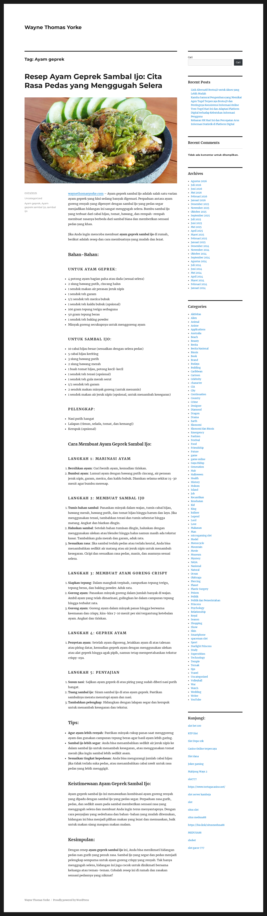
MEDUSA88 (194, 832)
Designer (196, 405)
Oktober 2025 (199, 211)
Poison (195, 592)
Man (193, 531)
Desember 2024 (200, 246)
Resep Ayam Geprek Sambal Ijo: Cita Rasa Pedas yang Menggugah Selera (93, 81)
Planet (194, 585)
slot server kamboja (199, 794)
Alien (194, 318)
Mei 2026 (196, 192)
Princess (196, 604)
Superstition (198, 653)
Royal (194, 615)
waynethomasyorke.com (86, 193)
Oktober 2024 (199, 253)
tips (193, 669)
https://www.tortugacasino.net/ (206, 786)
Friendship (197, 447)
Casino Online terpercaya (202, 748)
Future (195, 451)
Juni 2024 (196, 269)
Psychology (197, 608)
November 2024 (200, 249)
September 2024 (200, 257)
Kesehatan (197, 501)
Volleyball (196, 680)
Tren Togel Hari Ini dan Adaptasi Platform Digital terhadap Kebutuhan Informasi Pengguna (215, 112)
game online (198, 459)
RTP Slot (193, 733)
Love (193, 524)
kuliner (195, 512)
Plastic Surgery (199, 589)
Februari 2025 (199, 238)
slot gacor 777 (196, 847)
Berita (194, 344)
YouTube (196, 699)
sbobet (192, 840)
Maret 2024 (197, 280)
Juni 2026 (196, 188)
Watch (194, 688)
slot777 (192, 779)
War (193, 684)
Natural (195, 569)
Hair (193, 470)
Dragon (195, 413)
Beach (194, 337)
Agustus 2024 (199, 261)
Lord (193, 520)
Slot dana (193, 756)
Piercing (196, 581)
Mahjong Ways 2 (197, 771)
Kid (193, 505)
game (194, 455)
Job (193, 493)
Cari (190, 57)
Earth (194, 421)
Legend (195, 516)
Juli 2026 (196, 185)
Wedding (196, 692)
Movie (194, 550)
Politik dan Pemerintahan (205, 600)
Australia (196, 333)
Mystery (195, 558)
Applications (198, 329)
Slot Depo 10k (196, 741)
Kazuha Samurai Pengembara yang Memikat (216, 97)
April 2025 (197, 230)
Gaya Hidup (197, 463)
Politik (194, 596)
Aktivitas (196, 314)
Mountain (196, 547)
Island (194, 489)
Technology (198, 657)
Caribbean (197, 371)
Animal (195, 321)
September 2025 (200, 215)
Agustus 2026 (199, 181)
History (195, 482)
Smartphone (198, 634)
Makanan (196, 528)
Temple (195, 661)
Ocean (194, 573)
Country (195, 398)
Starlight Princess (201, 646)
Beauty (195, 341)
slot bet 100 (194, 725)
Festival (195, 440)
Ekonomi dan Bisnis (202, 428)
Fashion (195, 436)
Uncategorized (33, 198)
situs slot (193, 809)
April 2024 (197, 276)
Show (194, 627)
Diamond (196, 409)
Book (194, 356)
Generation (197, 466)
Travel (194, 673)
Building (196, 367)
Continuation (198, 394)
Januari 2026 (198, 200)
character (196, 382)
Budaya (195, 363)
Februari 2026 (199, 196)
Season (195, 619)
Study (194, 650)
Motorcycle (197, 543)
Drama (195, 417)
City (193, 390)
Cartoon (195, 375)
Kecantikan (197, 497)
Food (194, 444)
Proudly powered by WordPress (71, 900)
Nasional (196, 566)
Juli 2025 (196, 219)
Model (194, 539)
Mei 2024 (196, 272)
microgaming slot (201, 535)
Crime (194, 402)
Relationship (198, 611)
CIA (193, 386)
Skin (193, 631)
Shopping (196, 623)
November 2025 (200, 208)
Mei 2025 (196, 227)
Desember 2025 (200, 204)
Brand (194, 360)
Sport (194, 642)
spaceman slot (199, 638)
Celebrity (196, 379)
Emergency (197, 432)
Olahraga (196, 577)
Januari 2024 (198, 288)
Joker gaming (196, 764)
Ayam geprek (33, 203)
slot (190, 802)
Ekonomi (196, 424)
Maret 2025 (197, 234)
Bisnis (194, 352)
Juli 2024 (196, 265)
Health (195, 478)
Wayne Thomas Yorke (53, 27)
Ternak (195, 665)
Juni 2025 (196, 223)
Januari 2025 (198, 242)
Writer (194, 695)
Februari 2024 (199, 284)
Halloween (197, 474)
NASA (194, 562)
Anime (195, 325)
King (193, 508)
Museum (196, 554)
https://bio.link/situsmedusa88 (206, 825)
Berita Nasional (200, 348)
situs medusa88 (197, 817)
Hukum (195, 486)
